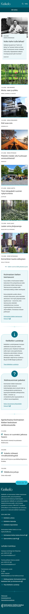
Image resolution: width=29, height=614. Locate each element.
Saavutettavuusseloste (7, 600)
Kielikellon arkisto (9, 518)
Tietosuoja (4, 596)
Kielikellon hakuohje (10, 521)
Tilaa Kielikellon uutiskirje (11, 364)
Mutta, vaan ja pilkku (9, 90)
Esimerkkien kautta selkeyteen (13, 259)
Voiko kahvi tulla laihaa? (14, 41)
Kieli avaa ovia (6, 123)
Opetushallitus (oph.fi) (11, 538)
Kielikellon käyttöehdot (11, 525)
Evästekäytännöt (6, 598)
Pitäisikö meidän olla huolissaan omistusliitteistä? (14, 157)
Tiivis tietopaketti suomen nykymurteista (11, 192)
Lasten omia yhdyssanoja (11, 226)
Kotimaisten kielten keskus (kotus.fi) (15, 535)
